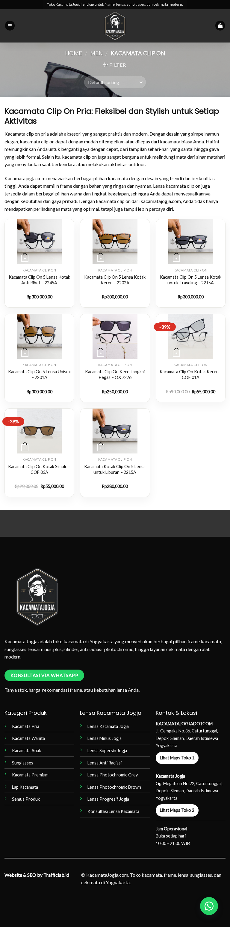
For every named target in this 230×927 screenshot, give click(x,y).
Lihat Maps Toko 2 (177, 810)
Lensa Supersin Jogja (107, 750)
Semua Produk (26, 799)
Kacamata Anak (26, 750)
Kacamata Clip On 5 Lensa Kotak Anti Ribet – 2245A (39, 279)
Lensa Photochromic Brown (114, 787)
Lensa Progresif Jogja (108, 799)
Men (96, 53)
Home (73, 53)
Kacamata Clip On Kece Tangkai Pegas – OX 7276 (115, 374)
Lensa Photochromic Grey (112, 774)
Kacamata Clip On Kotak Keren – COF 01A (191, 374)
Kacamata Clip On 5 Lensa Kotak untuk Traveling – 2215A (190, 279)
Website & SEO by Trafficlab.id (36, 875)
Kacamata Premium (30, 774)
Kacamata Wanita (28, 738)
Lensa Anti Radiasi (104, 762)
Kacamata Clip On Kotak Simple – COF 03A (39, 469)
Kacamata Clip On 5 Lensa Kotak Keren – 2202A (115, 279)
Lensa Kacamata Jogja (108, 726)
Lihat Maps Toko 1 (177, 757)
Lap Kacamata (25, 787)
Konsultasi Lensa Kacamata (113, 811)
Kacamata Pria (25, 726)
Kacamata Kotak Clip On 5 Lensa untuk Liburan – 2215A (115, 469)
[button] (10, 26)
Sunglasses (22, 762)
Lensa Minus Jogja (104, 738)
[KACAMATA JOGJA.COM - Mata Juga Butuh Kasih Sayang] (115, 26)
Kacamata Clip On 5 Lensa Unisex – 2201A (39, 374)
